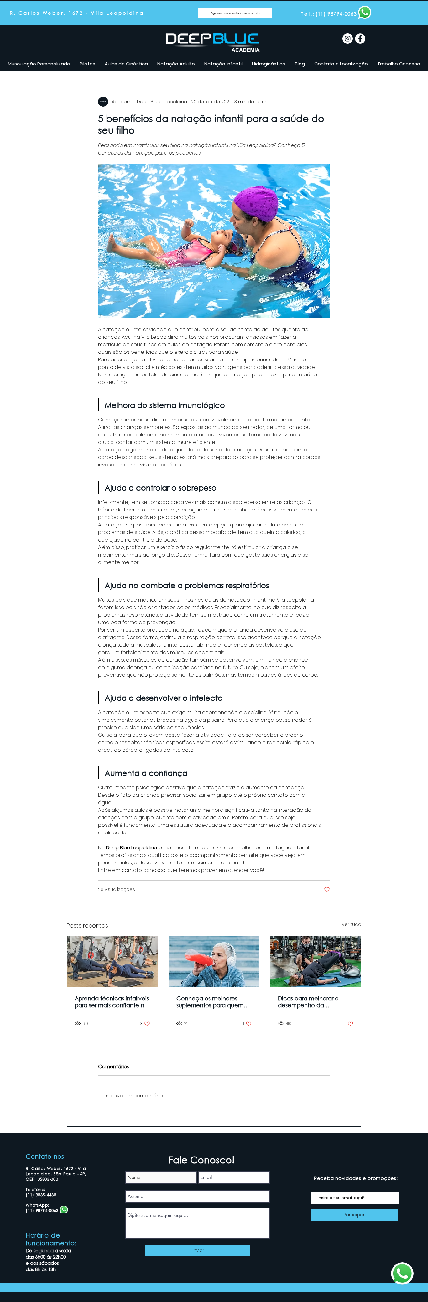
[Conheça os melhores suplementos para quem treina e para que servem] (214, 961)
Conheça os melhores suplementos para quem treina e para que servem (211, 1002)
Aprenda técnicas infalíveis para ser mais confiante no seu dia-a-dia (112, 1002)
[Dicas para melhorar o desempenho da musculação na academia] (315, 961)
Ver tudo (351, 924)
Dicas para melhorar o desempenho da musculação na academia (315, 1002)
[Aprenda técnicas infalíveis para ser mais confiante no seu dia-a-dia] (112, 961)
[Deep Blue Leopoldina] (347, 38)
